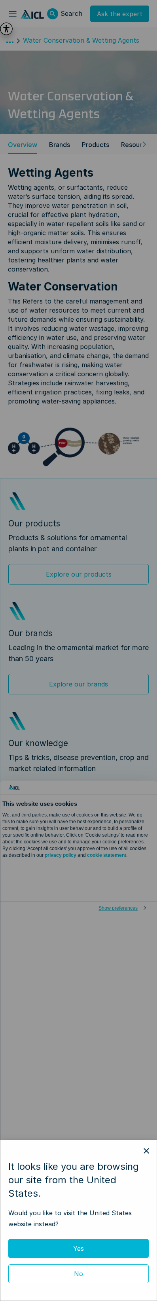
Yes (78, 1248)
